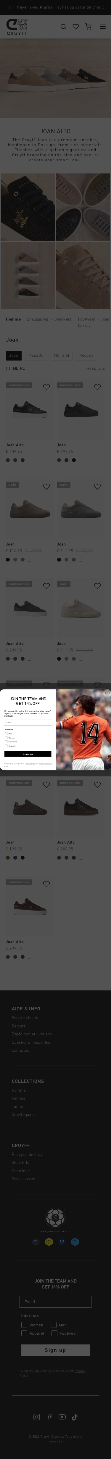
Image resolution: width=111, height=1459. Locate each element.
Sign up (27, 753)
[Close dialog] (107, 693)
